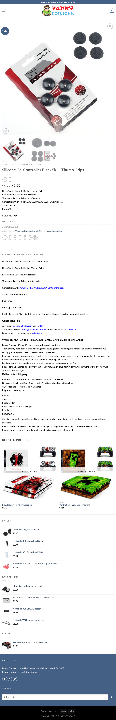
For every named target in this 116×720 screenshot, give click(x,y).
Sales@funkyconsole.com (34, 329)
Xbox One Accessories (30, 165)
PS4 (13, 231)
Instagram (27, 325)
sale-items (37, 333)
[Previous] (7, 78)
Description (8, 254)
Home (5, 165)
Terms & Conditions (27, 671)
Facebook (17, 325)
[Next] (108, 78)
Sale (37, 231)
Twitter (40, 325)
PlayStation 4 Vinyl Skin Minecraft (74, 505)
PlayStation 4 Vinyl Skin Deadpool (17, 505)
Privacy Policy (9, 671)
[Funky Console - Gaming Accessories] (58, 10)
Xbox (13, 165)
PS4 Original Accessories (25, 231)
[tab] (8, 254)
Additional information (30, 254)
